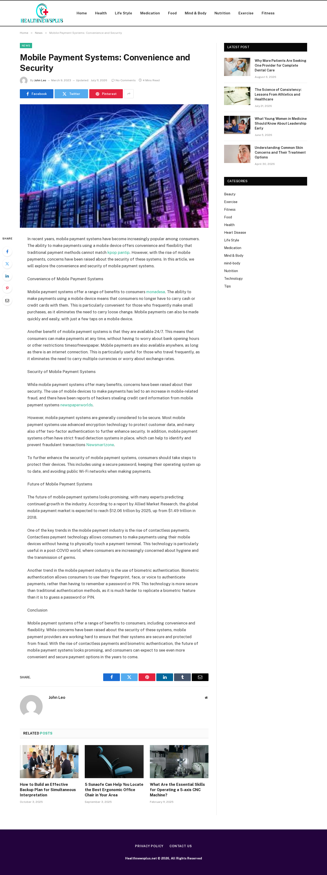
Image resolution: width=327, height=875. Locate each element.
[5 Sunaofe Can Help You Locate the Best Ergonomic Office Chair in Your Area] (114, 761)
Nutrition (222, 13)
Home (82, 13)
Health (101, 13)
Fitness (268, 13)
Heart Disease (235, 232)
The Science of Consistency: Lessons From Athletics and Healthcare (278, 94)
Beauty (229, 194)
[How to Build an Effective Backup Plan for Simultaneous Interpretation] (49, 761)
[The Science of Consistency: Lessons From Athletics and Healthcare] (237, 96)
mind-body (232, 263)
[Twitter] (7, 263)
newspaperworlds (76, 404)
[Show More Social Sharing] (129, 93)
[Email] (7, 300)
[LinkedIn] (7, 276)
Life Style (123, 13)
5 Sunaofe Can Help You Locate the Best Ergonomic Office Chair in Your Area (114, 789)
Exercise (246, 13)
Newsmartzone (100, 444)
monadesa (155, 291)
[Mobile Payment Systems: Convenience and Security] (114, 166)
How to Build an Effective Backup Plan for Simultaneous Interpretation (48, 789)
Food (172, 13)
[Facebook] (7, 251)
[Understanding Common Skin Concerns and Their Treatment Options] (237, 154)
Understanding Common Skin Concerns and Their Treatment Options (280, 152)
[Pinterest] (7, 288)
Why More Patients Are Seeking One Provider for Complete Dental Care (280, 65)
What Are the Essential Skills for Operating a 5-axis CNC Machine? (177, 789)
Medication (150, 13)
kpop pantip (118, 252)
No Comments (126, 80)
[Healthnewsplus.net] (42, 13)
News (26, 45)
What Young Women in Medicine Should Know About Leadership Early (281, 123)
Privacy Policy (149, 846)
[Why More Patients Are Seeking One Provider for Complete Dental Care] (237, 67)
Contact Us (180, 846)
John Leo (40, 80)
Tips (227, 286)
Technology (233, 278)
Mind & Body (195, 13)
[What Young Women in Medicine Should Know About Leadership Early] (237, 125)
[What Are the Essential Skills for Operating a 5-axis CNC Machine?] (179, 761)
